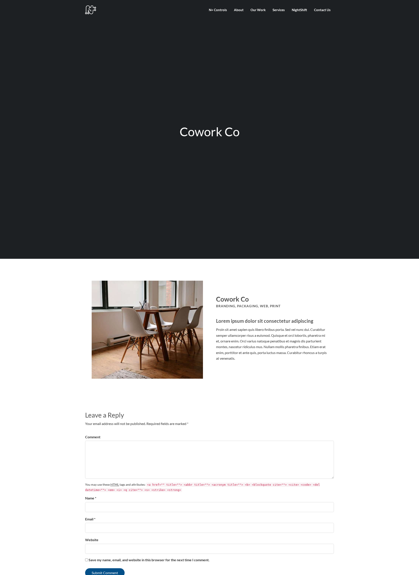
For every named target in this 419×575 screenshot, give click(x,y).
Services (279, 10)
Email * (90, 519)
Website (91, 540)
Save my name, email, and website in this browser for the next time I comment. (149, 560)
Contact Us (322, 10)
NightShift (299, 10)
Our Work (258, 10)
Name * (90, 498)
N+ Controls (218, 10)
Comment (92, 437)
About (239, 10)
